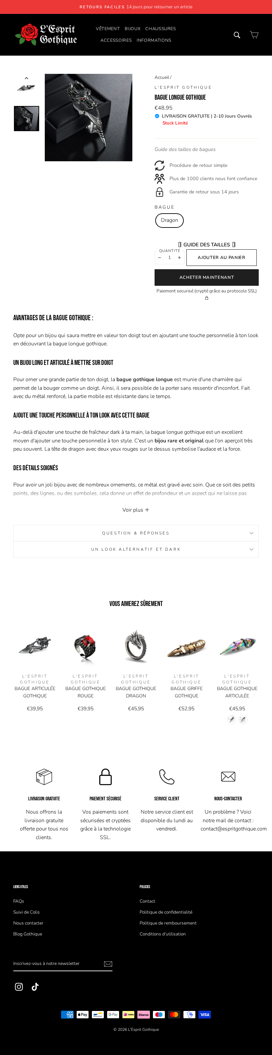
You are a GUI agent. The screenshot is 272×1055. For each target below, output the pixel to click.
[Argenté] (231, 720)
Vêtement (108, 29)
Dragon (169, 220)
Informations (154, 40)
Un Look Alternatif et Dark (136, 549)
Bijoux (132, 29)
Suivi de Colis (26, 912)
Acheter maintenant (206, 277)
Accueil (162, 77)
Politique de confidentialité (166, 912)
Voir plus (133, 510)
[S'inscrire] (108, 964)
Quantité (169, 250)
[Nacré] (242, 720)
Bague (165, 207)
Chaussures (160, 29)
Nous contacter (28, 923)
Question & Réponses (136, 533)
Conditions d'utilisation (163, 934)
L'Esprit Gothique (183, 87)
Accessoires (116, 40)
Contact (147, 901)
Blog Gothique (27, 934)
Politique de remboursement (168, 923)
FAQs (18, 901)
